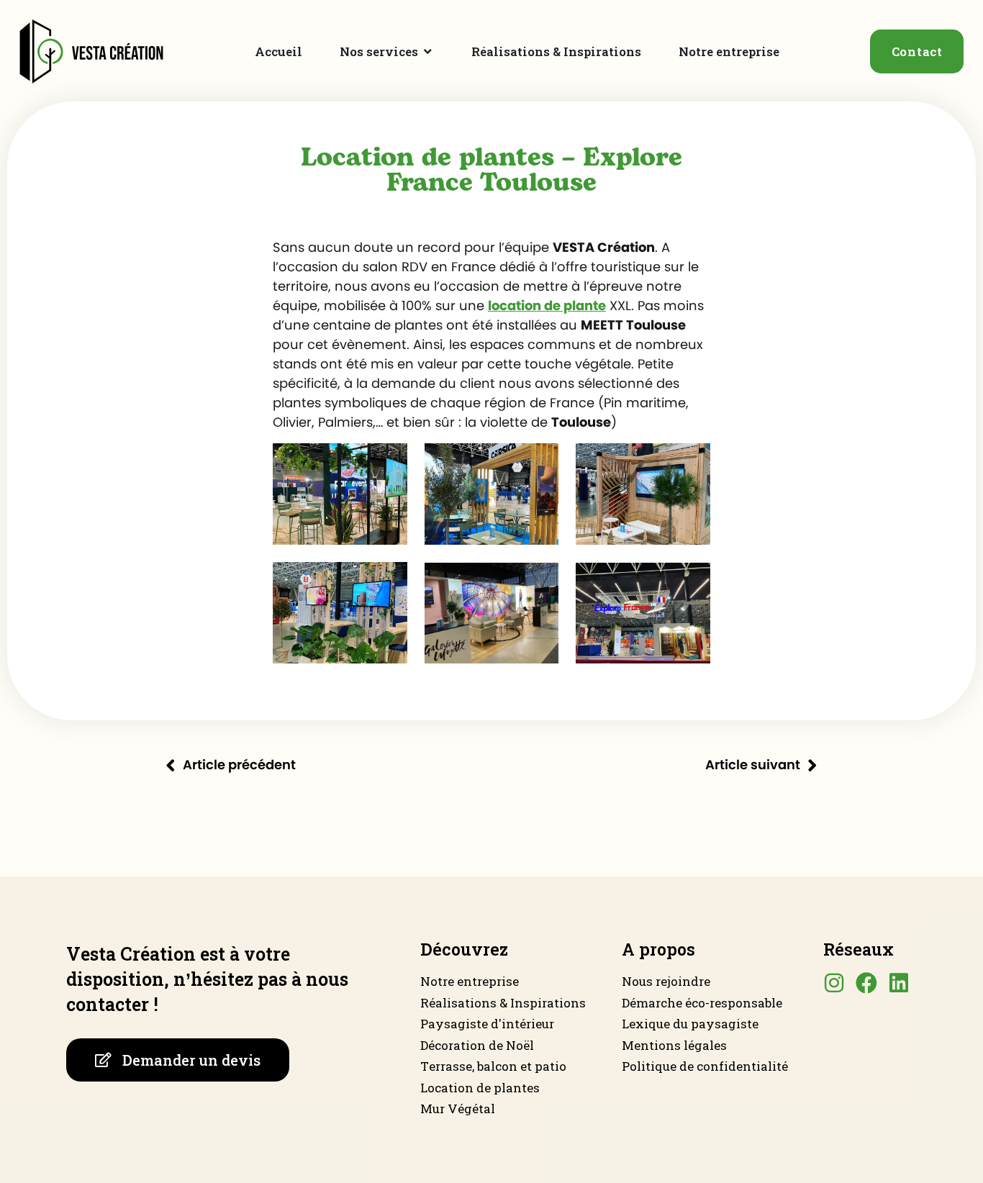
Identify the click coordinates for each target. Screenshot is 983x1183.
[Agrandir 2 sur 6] (540, 462)
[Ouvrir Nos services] (428, 51)
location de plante (547, 306)
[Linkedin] (899, 983)
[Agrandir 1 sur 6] (388, 462)
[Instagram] (834, 983)
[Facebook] (866, 983)
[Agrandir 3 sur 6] (691, 462)
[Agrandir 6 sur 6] (691, 581)
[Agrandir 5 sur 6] (540, 581)
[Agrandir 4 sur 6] (388, 581)
